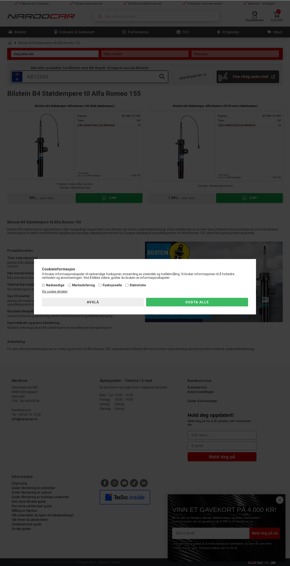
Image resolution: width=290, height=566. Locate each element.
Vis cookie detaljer (55, 291)
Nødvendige (55, 285)
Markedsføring (83, 285)
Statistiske (138, 285)
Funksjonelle (112, 285)
